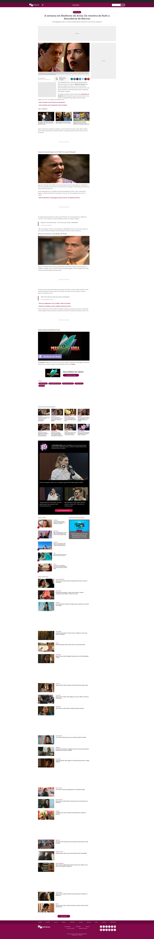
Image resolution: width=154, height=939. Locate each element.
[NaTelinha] (34, 5)
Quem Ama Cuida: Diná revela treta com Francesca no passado (72, 801)
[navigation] (43, 5)
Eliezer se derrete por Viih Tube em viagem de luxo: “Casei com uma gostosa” (59, 544)
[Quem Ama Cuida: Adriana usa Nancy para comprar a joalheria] (46, 896)
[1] (45, 523)
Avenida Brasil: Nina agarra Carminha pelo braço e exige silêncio (72, 761)
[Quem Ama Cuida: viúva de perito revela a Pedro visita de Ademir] (46, 907)
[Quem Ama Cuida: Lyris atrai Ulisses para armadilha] (46, 855)
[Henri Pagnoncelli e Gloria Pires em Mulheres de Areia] (44, 412)
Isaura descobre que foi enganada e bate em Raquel (53, 105)
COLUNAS (81, 922)
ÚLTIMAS (40, 922)
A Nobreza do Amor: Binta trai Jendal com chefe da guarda (71, 813)
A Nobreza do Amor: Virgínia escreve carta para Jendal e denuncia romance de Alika (72, 749)
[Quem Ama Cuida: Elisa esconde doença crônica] (46, 710)
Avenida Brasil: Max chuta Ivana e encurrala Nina (70, 644)
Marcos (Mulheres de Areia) (54, 383)
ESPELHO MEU (113, 922)
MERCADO (89, 922)
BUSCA (98, 1)
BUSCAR (122, 4)
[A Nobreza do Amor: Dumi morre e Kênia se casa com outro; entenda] (46, 635)
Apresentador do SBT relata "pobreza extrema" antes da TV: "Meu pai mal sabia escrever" (74, 504)
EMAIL (110, 1)
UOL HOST (59, 1)
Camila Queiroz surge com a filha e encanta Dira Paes (60, 555)
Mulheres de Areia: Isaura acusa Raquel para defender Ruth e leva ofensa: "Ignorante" (57, 434)
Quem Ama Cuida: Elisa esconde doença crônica (70, 708)
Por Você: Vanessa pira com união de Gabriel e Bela (71, 737)
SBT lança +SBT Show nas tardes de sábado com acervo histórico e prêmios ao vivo (46, 123)
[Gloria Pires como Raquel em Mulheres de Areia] (44, 427)
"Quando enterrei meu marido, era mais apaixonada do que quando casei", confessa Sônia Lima (50, 504)
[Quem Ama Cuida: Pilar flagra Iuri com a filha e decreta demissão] (46, 699)
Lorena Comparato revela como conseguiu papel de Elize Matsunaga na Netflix (61, 482)
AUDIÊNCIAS (72, 922)
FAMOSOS (64, 922)
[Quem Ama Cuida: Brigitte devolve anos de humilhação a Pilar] (46, 658)
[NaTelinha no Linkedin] (106, 930)
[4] (45, 556)
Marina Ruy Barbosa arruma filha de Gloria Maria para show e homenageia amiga (60, 533)
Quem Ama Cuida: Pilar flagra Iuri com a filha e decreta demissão (72, 697)
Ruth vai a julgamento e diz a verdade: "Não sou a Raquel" (55, 303)
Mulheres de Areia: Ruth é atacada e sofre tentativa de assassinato (44, 419)
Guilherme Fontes (79, 383)
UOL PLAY (73, 1)
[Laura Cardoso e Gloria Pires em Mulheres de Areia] (57, 412)
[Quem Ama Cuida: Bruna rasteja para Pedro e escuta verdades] (46, 583)
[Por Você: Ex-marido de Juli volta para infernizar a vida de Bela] (46, 844)
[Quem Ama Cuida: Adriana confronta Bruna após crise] (46, 687)
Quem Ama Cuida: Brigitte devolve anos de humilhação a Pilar (72, 656)
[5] (45, 567)
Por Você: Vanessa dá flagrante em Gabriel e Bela (70, 789)
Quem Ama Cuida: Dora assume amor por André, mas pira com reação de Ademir (72, 865)
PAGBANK (64, 1)
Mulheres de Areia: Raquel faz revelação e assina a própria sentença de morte (43, 434)
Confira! (73, 364)
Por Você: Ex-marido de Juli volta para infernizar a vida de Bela (72, 842)
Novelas (75, 5)
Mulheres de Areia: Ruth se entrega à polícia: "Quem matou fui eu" (70, 433)
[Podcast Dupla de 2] (109, 930)
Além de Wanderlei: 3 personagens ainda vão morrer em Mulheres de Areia (59, 197)
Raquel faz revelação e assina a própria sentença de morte (55, 306)
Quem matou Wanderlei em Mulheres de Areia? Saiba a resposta (83, 433)
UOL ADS (77, 1)
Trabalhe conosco (83, 928)
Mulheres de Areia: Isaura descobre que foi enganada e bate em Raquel (56, 419)
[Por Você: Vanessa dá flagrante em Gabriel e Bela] (46, 791)
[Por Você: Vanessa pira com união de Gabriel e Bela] (46, 739)
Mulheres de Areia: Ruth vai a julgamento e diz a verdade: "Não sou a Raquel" (83, 419)
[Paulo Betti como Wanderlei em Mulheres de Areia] (84, 427)
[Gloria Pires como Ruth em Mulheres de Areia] (84, 412)
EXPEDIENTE (78, 926)
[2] (45, 534)
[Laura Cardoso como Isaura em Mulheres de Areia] (57, 427)
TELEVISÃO (48, 922)
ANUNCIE (88, 926)
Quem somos (67, 926)
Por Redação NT (41, 78)
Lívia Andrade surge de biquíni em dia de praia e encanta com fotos (59, 522)
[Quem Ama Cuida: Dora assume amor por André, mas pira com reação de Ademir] (46, 867)
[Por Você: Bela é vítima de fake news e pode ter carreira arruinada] (46, 606)
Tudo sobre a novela (71, 375)
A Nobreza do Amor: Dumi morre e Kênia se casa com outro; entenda (71, 633)
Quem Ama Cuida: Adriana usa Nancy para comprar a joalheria (71, 894)
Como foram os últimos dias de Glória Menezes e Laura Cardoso (63, 122)
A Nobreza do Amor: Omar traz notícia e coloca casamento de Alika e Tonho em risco (69, 593)
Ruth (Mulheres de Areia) (68, 383)
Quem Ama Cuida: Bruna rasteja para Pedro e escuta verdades (71, 581)
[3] (45, 545)
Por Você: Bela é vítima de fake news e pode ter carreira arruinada (72, 604)
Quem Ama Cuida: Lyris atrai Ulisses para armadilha (71, 853)
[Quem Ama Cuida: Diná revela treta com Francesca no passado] (46, 803)
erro (88, 79)
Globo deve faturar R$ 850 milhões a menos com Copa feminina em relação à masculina (81, 123)
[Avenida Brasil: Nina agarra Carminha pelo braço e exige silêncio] (46, 762)
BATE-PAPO (104, 1)
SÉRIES (96, 922)
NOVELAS (56, 922)
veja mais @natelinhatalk (63, 510)
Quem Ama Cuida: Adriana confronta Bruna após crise (72, 685)
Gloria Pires (41, 385)
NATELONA (104, 922)
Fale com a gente (70, 928)
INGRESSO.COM (53, 1)
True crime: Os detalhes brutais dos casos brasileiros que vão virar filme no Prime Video (60, 567)
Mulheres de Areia (43, 383)
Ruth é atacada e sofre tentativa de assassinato (52, 102)
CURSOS (68, 1)
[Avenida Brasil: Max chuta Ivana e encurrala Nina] (46, 646)
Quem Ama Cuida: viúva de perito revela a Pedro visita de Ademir (72, 906)
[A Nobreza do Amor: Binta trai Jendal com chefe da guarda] (46, 815)
